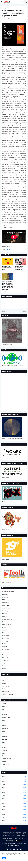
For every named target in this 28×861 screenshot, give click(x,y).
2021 (14, 806)
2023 (14, 812)
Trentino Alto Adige (6, 758)
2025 (14, 817)
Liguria (4, 725)
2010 (14, 776)
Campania (4, 712)
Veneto (4, 767)
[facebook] (7, 849)
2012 (14, 781)
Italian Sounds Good (7, 624)
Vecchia (24, 311)
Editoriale (4, 613)
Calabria (4, 709)
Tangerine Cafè (6, 663)
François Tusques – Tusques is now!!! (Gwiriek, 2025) (19, 268)
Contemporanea (6, 605)
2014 (14, 787)
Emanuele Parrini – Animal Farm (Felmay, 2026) (7, 268)
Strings (4, 654)
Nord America (5, 689)
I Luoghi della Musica (7, 619)
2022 (14, 809)
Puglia (3, 742)
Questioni (4, 646)
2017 (14, 795)
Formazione (5, 616)
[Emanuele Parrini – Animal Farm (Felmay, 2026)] (7, 261)
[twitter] (17, 849)
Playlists (4, 643)
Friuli (3, 720)
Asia (3, 680)
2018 (14, 798)
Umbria (4, 761)
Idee (3, 621)
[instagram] (14, 849)
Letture (4, 627)
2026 (14, 820)
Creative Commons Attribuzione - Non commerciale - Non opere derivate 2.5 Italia (14, 843)
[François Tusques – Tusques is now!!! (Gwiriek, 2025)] (20, 261)
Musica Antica (5, 635)
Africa (3, 677)
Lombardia (5, 728)
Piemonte (4, 739)
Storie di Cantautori (7, 652)
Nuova (3, 311)
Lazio (3, 723)
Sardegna (4, 750)
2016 (14, 792)
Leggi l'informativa (11, 854)
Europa (4, 683)
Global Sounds (5, 686)
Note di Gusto (5, 638)
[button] (2, 2)
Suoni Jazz (11, 8)
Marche (4, 731)
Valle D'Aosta (5, 764)
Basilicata (4, 706)
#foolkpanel (5, 594)
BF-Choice (4, 599)
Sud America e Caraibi (7, 694)
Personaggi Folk (6, 641)
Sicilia (3, 753)
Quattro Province (6, 745)
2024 (14, 814)
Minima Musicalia (6, 632)
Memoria (4, 630)
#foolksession (5, 597)
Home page (5, 8)
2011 (14, 779)
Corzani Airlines (6, 608)
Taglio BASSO (5, 660)
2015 (14, 790)
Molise (3, 734)
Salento (4, 747)
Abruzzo (4, 703)
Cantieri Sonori (5, 602)
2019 (14, 801)
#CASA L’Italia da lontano (8, 591)
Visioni (4, 668)
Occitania (4, 736)
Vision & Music (5, 665)
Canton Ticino (5, 714)
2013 (14, 784)
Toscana (4, 756)
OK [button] (4, 858)
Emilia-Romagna (6, 717)
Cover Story (5, 610)
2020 (14, 803)
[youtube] (21, 849)
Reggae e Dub (5, 649)
